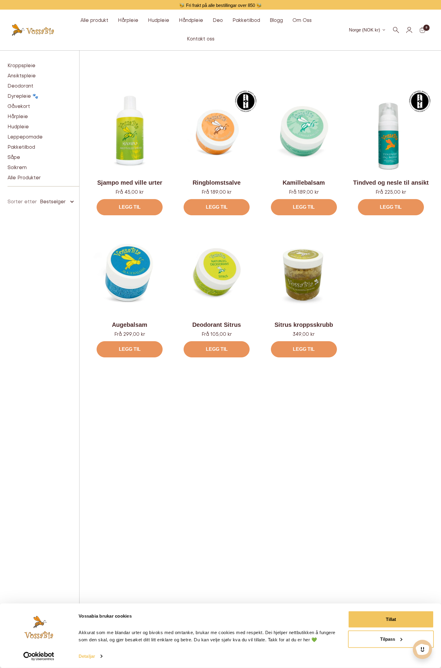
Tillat (391, 619)
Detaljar (87, 656)
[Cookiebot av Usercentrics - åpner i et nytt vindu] (39, 656)
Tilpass (387, 638)
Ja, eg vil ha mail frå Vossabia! (220, 338)
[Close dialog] (280, 218)
